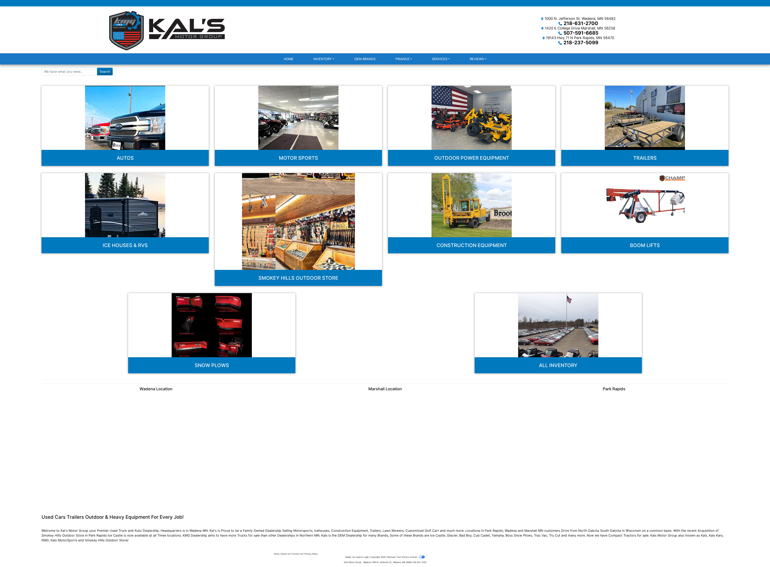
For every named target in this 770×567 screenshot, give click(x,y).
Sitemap (391, 557)
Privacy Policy (311, 554)
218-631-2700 (581, 23)
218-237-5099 (580, 42)
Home (276, 554)
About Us (285, 554)
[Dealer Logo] (192, 31)
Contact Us (297, 554)
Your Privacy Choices (407, 557)
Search (105, 72)
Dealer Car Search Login (357, 557)
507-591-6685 (580, 33)
